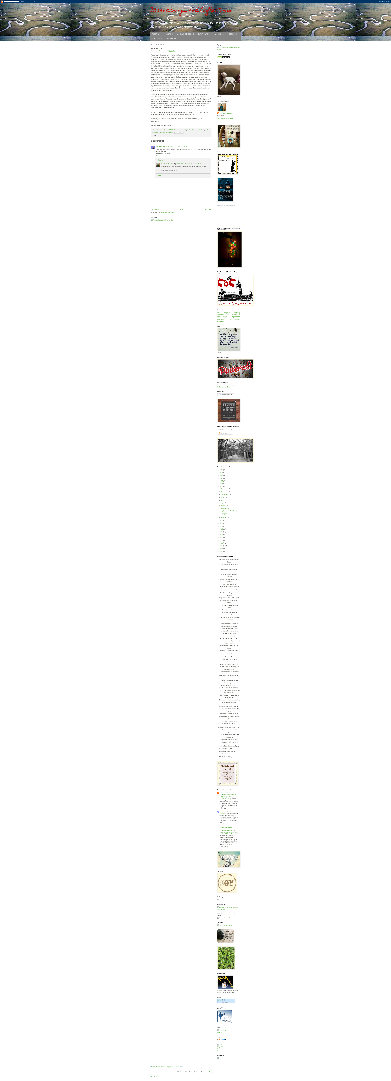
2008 (221, 551)
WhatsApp (162, 132)
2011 (221, 543)
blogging (236, 313)
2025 (221, 472)
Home (181, 209)
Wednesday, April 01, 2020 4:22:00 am (175, 146)
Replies (160, 160)
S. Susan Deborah (163, 51)
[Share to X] (179, 133)
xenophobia (169, 132)
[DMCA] (223, 58)
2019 (221, 520)
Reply (158, 156)
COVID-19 (170, 130)
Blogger (211, 1072)
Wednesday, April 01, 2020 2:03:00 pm (189, 164)
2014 (221, 534)
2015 (221, 532)
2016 (221, 529)
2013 (221, 537)
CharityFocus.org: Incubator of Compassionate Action (227, 828)
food (175, 130)
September (225, 494)
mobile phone (200, 130)
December (224, 489)
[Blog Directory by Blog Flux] (221, 1040)
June (223, 497)
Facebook (232, 34)
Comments (223, 433)
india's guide (225, 1002)
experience (235, 317)
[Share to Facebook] (181, 133)
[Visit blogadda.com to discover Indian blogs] (222, 1051)
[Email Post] (154, 135)
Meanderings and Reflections (191, 10)
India (184, 130)
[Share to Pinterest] (183, 133)
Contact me (171, 39)
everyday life (223, 315)
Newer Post (155, 209)
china (158, 130)
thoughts (220, 321)
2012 (221, 540)
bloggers (227, 312)
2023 (221, 478)
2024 (221, 475)
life (229, 319)
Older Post (207, 209)
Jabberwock (224, 793)
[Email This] (175, 133)
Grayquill (159, 146)
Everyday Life (204, 34)
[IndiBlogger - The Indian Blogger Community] (224, 1022)
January (224, 517)
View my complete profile (225, 118)
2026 (221, 470)
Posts (222, 429)
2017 (221, 526)
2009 (221, 548)
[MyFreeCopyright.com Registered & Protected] (165, 1067)
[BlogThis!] (177, 133)
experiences (221, 319)
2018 (221, 523)
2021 (221, 484)
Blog (218, 312)
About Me (156, 34)
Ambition (222, 813)
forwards (180, 130)
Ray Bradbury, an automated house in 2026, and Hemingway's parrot (228, 796)
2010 (221, 546)
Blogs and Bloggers (185, 34)
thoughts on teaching (228, 321)
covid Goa (164, 130)
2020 (221, 486)
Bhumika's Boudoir (226, 812)
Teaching (169, 34)
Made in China (191, 130)
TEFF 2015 (157, 39)
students (237, 319)
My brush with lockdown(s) (229, 511)
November (224, 492)
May (223, 500)
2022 (221, 481)
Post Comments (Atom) (167, 212)
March (223, 505)
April (223, 503)
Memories (219, 34)
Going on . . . (225, 514)
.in (224, 1001)
